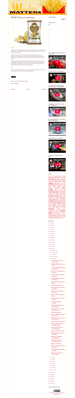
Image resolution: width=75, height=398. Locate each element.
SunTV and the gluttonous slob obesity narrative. (57, 305)
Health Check (55, 192)
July (52, 357)
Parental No (63, 202)
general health (62, 189)
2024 (51, 223)
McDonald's (62, 198)
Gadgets (56, 189)
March (52, 365)
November (53, 252)
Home (28, 89)
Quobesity (55, 206)
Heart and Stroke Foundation (57, 194)
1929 (53, 175)
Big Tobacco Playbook (60, 179)
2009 (51, 374)
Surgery (56, 215)
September (53, 256)
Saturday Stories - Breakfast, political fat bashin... (56, 337)
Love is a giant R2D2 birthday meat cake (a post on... (58, 268)
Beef (61, 177)
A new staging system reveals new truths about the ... (57, 309)
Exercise (59, 186)
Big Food (51, 179)
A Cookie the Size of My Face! (57, 285)
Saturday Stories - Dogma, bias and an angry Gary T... (58, 318)
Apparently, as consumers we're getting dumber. (23, 17)
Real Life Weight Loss (61, 205)
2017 (51, 235)
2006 (51, 381)
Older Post (44, 89)
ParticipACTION (56, 203)
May (52, 361)
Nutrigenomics (60, 199)
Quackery (50, 206)
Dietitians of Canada (61, 184)
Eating (54, 186)
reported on (22, 50)
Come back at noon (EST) (56, 312)
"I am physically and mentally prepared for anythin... (57, 340)
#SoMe (50, 175)
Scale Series (55, 212)
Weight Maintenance (57, 217)
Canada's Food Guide (59, 181)
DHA (49, 184)
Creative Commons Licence (59, 393)
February (53, 367)
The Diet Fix (51, 216)
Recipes (64, 207)
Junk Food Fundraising (54, 196)
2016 (51, 237)
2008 (51, 377)
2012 (51, 246)
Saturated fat (57, 210)
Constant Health (62, 183)
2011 (51, 248)
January (53, 369)
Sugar (53, 215)
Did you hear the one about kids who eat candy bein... (57, 324)
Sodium (50, 214)
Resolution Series (60, 208)
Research (51, 209)
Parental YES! (51, 203)
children (51, 183)
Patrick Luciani (62, 203)
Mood (56, 199)
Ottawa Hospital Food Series (54, 202)
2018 (51, 233)
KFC (62, 196)
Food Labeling (15, 83)
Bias (64, 177)
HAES (61, 191)
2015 (51, 240)
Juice (64, 195)
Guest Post (56, 191)
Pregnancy (54, 204)
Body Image (51, 180)
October (53, 254)
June (52, 359)
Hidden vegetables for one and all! (57, 330)
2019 (51, 231)
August (52, 258)
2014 (51, 242)
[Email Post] (26, 81)
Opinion (52, 200)
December (53, 250)
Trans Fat (57, 216)
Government (51, 191)
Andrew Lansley (58, 175)
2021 (51, 227)
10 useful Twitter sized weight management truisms (57, 327)
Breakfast (63, 180)
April (52, 363)
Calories (50, 181)
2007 (51, 379)
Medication (50, 199)
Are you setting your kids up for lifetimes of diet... (57, 261)
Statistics (50, 215)
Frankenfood (57, 188)
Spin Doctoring (57, 214)
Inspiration (57, 195)
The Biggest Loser (61, 215)
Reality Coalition (52, 207)
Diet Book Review (54, 184)
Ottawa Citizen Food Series (60, 200)
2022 (51, 225)
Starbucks (63, 214)
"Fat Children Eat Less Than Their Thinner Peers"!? (57, 278)
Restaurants (51, 210)
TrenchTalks (61, 216)
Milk (54, 199)
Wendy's (62, 217)
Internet (61, 195)
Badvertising (57, 177)
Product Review (61, 204)
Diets (50, 186)
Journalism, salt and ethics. (56, 343)
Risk (54, 210)
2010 (51, 372)
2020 (51, 229)
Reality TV (59, 207)
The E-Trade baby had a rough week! (58, 321)
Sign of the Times (62, 212)
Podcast (50, 204)
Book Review (58, 180)
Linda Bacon (56, 198)
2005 (51, 383)
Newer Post (13, 89)
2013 (51, 244)
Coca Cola (56, 183)
